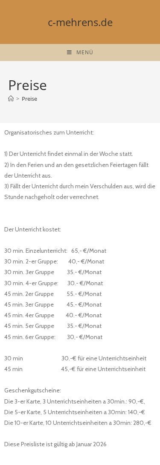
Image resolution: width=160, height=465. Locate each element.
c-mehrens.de (80, 22)
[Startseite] (11, 98)
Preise (29, 98)
